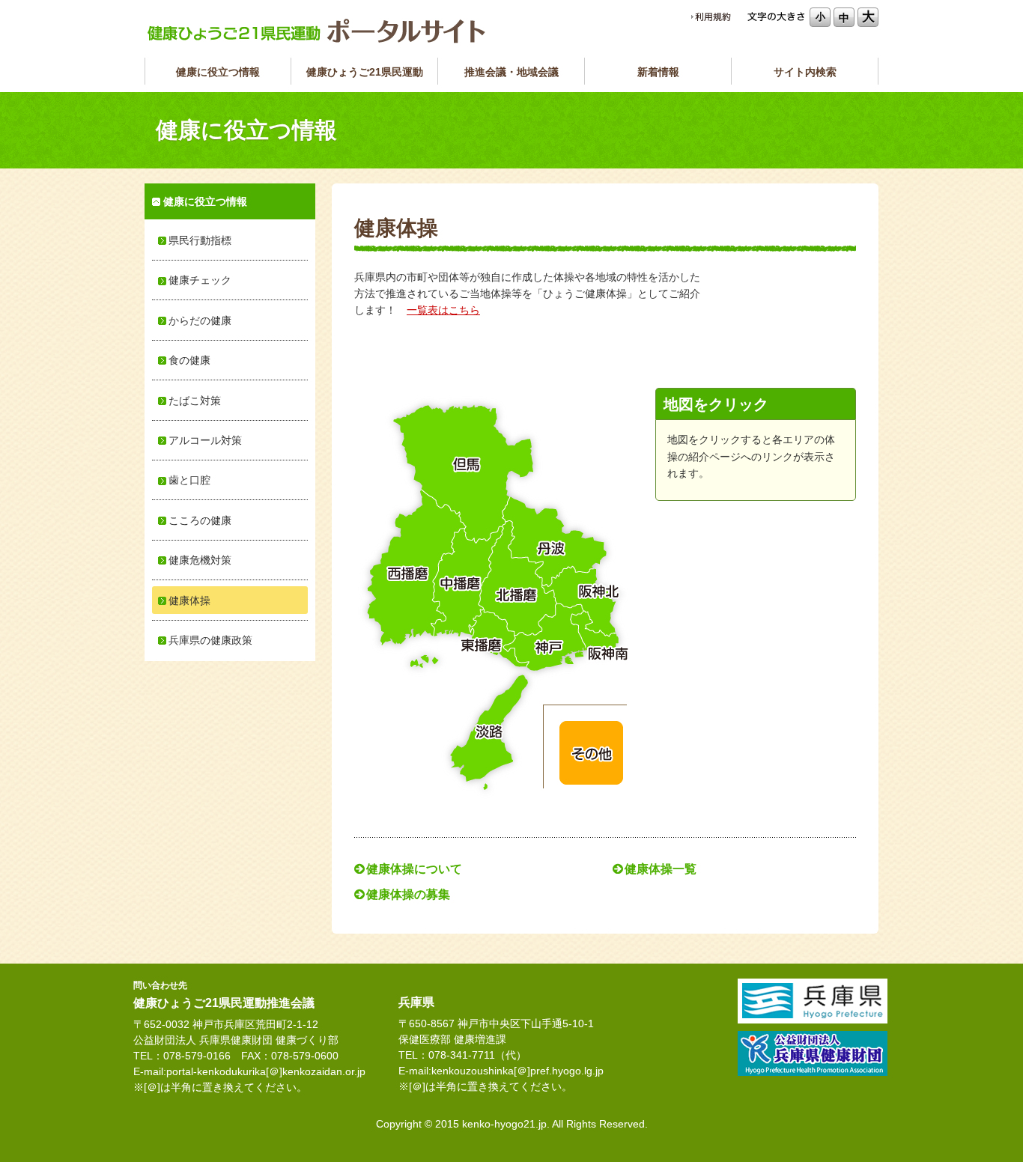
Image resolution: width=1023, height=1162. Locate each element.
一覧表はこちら (443, 310)
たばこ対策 (195, 401)
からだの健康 (200, 320)
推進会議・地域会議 (511, 72)
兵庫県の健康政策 (210, 640)
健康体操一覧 (660, 869)
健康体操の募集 (408, 894)
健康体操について (414, 869)
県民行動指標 (200, 240)
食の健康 (189, 360)
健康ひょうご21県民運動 (364, 72)
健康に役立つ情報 (218, 72)
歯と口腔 (189, 480)
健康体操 (189, 600)
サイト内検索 (805, 72)
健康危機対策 (200, 560)
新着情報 (658, 72)
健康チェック (200, 280)
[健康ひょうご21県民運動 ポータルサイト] (317, 30)
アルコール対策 (205, 440)
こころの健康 (200, 520)
